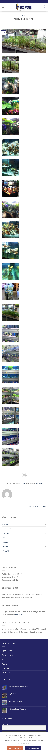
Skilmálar (5, 659)
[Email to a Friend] (26, 475)
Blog (24, 15)
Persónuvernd (7, 655)
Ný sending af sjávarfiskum (19, 686)
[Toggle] (45, 524)
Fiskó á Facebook (8, 673)
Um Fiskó (5, 668)
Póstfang (5, 724)
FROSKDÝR (6, 529)
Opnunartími (7, 650)
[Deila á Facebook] (22, 475)
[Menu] (3, 7)
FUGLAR (5, 533)
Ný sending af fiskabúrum (19, 709)
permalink (39, 483)
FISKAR (5, 524)
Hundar (5, 542)
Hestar (4, 537)
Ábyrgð (5, 664)
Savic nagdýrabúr (15, 701)
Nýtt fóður (13, 694)
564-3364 (19, 614)
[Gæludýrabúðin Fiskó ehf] (24, 7)
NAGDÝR (5, 551)
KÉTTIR (5, 546)
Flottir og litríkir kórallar (36, 506)
